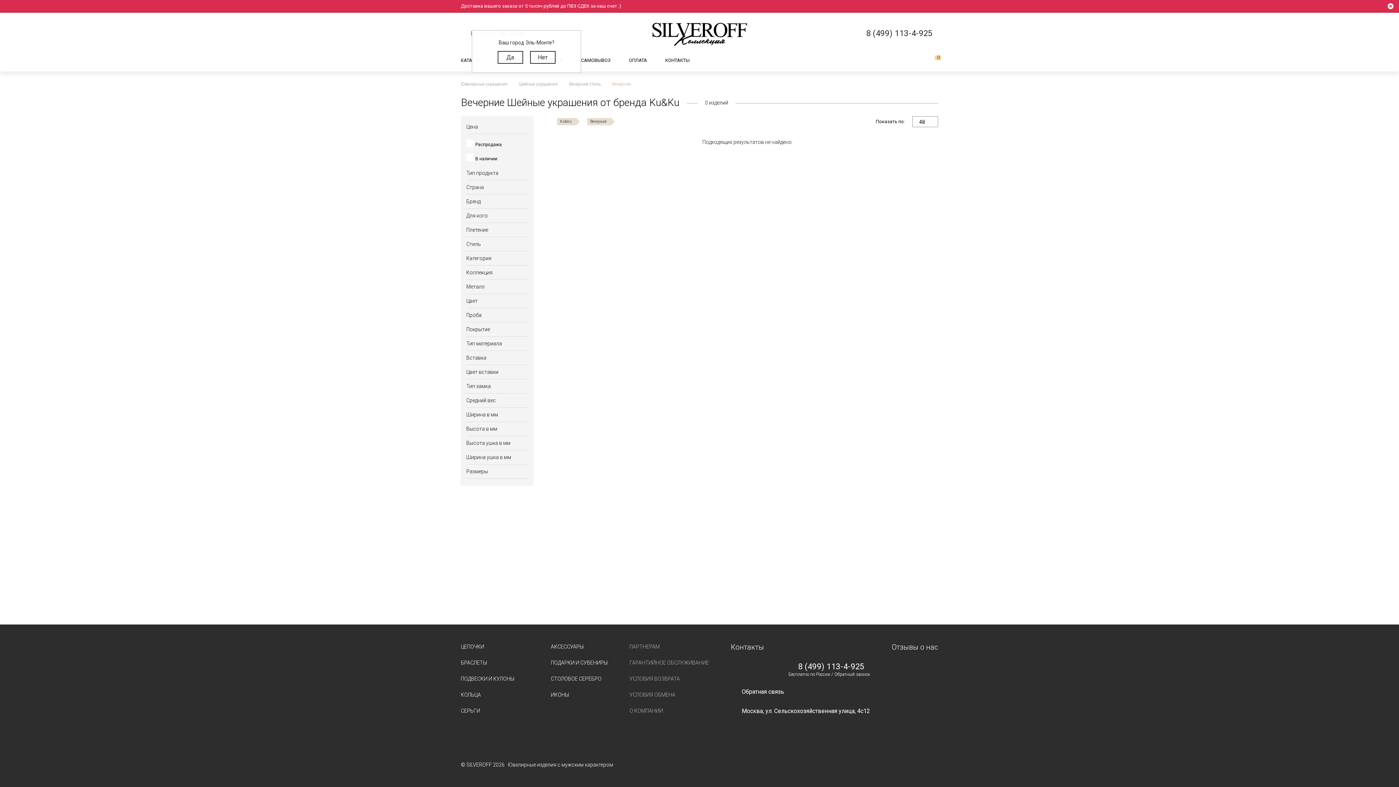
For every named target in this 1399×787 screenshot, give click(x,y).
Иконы (560, 695)
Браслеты (474, 663)
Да (510, 57)
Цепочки (472, 647)
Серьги (470, 711)
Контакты (677, 60)
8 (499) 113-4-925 (831, 666)
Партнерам (645, 647)
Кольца (471, 695)
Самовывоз (596, 60)
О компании (646, 711)
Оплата (638, 60)
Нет (543, 57)
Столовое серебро (576, 679)
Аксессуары (567, 647)
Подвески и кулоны (487, 679)
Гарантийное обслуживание (669, 663)
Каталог (471, 60)
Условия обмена (652, 695)
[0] (932, 60)
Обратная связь (763, 691)
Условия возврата (655, 679)
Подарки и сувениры (579, 663)
